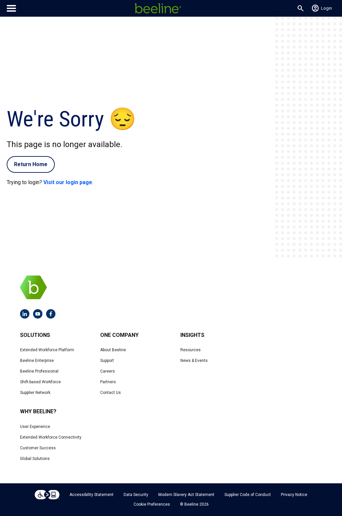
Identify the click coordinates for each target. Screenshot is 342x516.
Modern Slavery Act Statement (186, 494)
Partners (108, 382)
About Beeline (113, 350)
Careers (107, 371)
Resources (190, 350)
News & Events (194, 360)
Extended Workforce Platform (47, 350)
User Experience (35, 426)
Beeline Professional (39, 371)
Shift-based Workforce (40, 382)
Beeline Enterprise (37, 360)
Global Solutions (35, 458)
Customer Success (38, 448)
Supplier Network (35, 392)
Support (107, 360)
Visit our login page (67, 182)
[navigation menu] (11, 8)
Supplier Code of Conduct (247, 494)
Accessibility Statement (91, 494)
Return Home (30, 164)
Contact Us (110, 392)
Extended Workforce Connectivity (50, 437)
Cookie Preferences (152, 504)
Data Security (136, 494)
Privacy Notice (294, 494)
